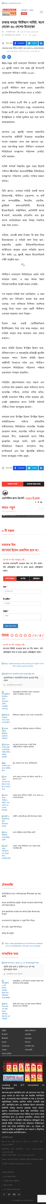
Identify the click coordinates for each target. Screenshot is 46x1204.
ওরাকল (4, 1050)
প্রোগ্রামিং (28, 1034)
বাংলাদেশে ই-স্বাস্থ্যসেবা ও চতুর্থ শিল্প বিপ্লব (18, 920)
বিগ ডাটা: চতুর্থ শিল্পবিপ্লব (12, 927)
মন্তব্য (6, 611)
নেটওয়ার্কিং (28, 1050)
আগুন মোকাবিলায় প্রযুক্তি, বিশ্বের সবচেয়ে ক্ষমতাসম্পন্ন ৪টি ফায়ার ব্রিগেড (22, 903)
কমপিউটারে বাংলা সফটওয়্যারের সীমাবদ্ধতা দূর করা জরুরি (21, 895)
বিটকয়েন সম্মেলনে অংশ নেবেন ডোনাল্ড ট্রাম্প (28, 715)
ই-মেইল (7, 599)
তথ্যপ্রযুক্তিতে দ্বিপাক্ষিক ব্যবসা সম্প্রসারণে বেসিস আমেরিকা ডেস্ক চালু (26, 693)
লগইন (31, 10)
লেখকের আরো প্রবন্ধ (33, 484)
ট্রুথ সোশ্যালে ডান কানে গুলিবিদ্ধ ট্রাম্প (25, 763)
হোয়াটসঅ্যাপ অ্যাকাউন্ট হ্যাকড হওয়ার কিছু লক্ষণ (21, 679)
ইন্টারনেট (5, 1038)
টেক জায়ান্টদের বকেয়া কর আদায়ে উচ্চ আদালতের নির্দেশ (21, 912)
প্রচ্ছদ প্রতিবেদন (30, 1030)
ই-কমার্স (4, 1034)
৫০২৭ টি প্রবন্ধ (33, 498)
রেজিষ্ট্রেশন (24, 10)
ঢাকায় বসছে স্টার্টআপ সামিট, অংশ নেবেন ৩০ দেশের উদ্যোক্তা (28, 796)
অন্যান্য (4, 1042)
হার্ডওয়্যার (28, 1038)
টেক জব (27, 1042)
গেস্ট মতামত (9, 578)
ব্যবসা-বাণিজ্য (6, 1053)
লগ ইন (23, 578)
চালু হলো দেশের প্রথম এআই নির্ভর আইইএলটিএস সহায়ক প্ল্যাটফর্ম (24, 745)
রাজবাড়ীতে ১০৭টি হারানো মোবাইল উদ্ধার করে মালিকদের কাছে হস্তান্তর (28, 982)
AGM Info (5, 1046)
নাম (5, 586)
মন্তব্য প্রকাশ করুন (10, 626)
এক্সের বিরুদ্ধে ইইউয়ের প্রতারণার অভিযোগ (27, 728)
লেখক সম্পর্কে (12, 484)
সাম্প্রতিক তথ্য (29, 1046)
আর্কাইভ (24, 13)
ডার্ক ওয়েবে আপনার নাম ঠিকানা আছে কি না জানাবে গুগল (27, 778)
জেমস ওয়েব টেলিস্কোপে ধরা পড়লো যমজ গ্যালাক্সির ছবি (26, 847)
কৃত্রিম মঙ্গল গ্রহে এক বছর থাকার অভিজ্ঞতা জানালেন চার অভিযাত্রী (27, 1005)
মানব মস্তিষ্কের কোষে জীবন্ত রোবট (24, 832)
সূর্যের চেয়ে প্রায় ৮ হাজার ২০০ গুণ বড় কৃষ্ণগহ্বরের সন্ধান (19, 968)
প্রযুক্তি (4, 1030)
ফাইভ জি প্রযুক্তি (8, 933)
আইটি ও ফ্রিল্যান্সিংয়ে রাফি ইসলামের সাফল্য (27, 816)
